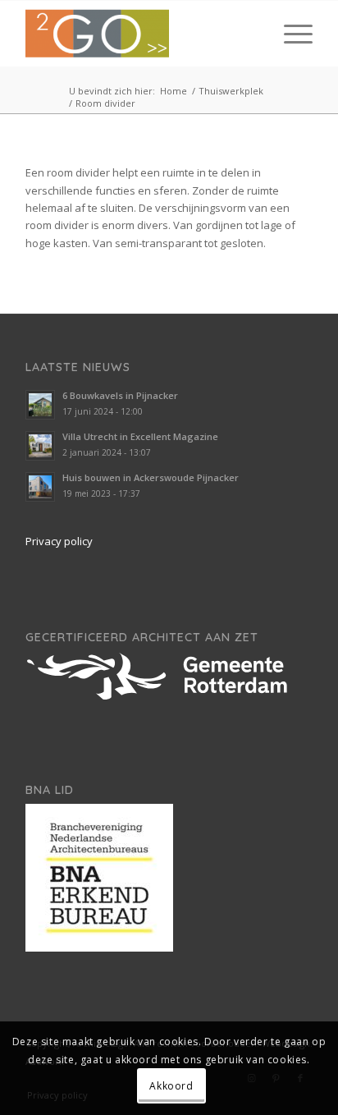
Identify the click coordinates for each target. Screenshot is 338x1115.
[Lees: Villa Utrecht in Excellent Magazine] (40, 446)
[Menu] (290, 34)
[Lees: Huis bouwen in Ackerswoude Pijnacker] (40, 487)
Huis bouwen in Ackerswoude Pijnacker (150, 477)
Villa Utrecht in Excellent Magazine (140, 436)
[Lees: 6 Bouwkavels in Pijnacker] (40, 405)
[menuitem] (290, 34)
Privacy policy (59, 541)
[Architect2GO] (140, 34)
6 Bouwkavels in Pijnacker (120, 395)
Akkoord (171, 1086)
